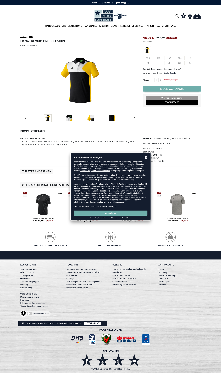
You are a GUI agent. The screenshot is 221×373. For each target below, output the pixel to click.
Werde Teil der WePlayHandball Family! (129, 269)
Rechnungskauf (165, 281)
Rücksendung (26, 287)
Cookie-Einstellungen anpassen (34, 306)
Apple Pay (162, 272)
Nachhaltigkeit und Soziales (124, 284)
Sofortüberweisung (166, 275)
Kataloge (70, 278)
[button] (177, 15)
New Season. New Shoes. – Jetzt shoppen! (110, 3)
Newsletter (117, 272)
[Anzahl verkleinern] (153, 80)
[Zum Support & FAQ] (183, 15)
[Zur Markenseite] (26, 37)
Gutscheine (25, 278)
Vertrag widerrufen (28, 269)
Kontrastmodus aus (41, 313)
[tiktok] (118, 360)
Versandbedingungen (29, 281)
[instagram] (102, 360)
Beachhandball (120, 26)
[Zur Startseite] (110, 15)
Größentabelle (170, 73)
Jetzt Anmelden (92, 323)
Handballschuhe (55, 26)
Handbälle (90, 26)
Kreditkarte (163, 278)
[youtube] (134, 360)
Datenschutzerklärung (29, 297)
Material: (148, 138)
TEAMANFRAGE (172, 102)
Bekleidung (75, 26)
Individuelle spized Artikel (77, 287)
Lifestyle (137, 26)
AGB (22, 291)
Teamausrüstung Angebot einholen (81, 269)
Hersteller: (149, 149)
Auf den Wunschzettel (173, 98)
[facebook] (86, 360)
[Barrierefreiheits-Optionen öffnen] (23, 313)
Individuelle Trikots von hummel (80, 284)
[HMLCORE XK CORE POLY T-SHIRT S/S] (43, 206)
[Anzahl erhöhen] (160, 80)
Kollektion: (149, 143)
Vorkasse (162, 284)
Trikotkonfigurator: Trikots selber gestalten (84, 281)
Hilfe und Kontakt (27, 272)
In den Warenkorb (172, 88)
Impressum (25, 300)
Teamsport (162, 26)
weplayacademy (119, 281)
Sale (173, 26)
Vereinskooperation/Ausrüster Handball (83, 272)
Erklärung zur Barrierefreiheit (32, 303)
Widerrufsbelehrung (28, 294)
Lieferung (24, 284)
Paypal (161, 269)
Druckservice (71, 275)
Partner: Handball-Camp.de (124, 278)
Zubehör (103, 26)
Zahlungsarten (26, 275)
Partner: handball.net (121, 275)
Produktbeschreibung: (32, 138)
